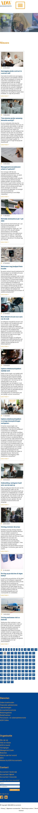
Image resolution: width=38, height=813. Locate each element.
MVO (2, 758)
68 (16, 671)
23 (34, 653)
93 (34, 678)
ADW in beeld (5, 745)
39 (19, 660)
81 (26, 675)
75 (5, 675)
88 (16, 678)
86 (9, 678)
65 (5, 671)
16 (9, 653)
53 (34, 664)
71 (26, 671)
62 (30, 667)
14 (1, 653)
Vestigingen (4, 748)
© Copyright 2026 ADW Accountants (10, 805)
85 (5, 678)
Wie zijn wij (4, 740)
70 (23, 671)
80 (23, 675)
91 (26, 678)
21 (26, 653)
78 (16, 675)
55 (5, 667)
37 (12, 660)
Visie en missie (5, 743)
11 (29, 649)
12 (32, 649)
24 (1, 657)
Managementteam (7, 750)
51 (26, 664)
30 (23, 657)
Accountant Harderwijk (8, 772)
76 (9, 675)
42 (30, 660)
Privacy (3, 808)
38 (16, 660)
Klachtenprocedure (27, 808)
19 (19, 653)
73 (34, 671)
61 (26, 667)
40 (23, 660)
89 (19, 678)
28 (16, 657)
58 (16, 667)
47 (12, 664)
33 (34, 657)
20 (23, 653)
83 (34, 675)
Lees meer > (5, 96)
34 (1, 660)
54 (1, 667)
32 (30, 657)
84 (1, 678)
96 (9, 682)
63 (34, 667)
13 (36, 649)
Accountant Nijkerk (7, 774)
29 (19, 657)
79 (19, 675)
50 (23, 664)
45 (5, 664)
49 (19, 664)
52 (30, 664)
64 (1, 671)
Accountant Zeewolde (8, 777)
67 (12, 671)
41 (26, 660)
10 (25, 649)
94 (1, 682)
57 (12, 667)
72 (30, 671)
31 (26, 657)
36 (9, 660)
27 (12, 657)
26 (9, 657)
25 (5, 657)
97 (12, 682)
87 (12, 678)
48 (16, 664)
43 (34, 660)
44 (1, 664)
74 (1, 675)
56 (9, 667)
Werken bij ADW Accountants (11, 760)
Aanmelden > (14, 789)
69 (19, 671)
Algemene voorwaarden (13, 808)
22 (30, 653)
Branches (3, 753)
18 (16, 653)
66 (9, 671)
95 (5, 682)
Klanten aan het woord (8, 755)
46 (9, 664)
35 (5, 660)
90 (23, 678)
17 (12, 653)
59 (19, 667)
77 (12, 675)
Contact (4, 767)
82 (30, 675)
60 (23, 667)
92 (30, 678)
